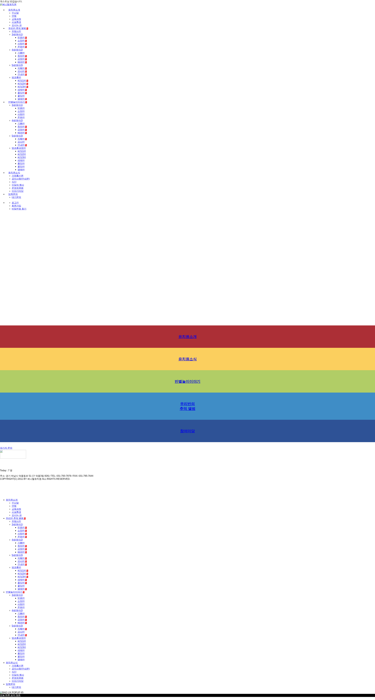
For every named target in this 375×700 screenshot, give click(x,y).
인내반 (22, 74)
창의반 (22, 56)
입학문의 (13, 194)
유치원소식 (14, 172)
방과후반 (16, 77)
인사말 (15, 13)
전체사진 (16, 31)
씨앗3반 (23, 86)
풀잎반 (22, 93)
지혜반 (22, 68)
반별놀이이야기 (17, 102)
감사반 (22, 71)
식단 (14, 182)
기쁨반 (21, 53)
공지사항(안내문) (21, 179)
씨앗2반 (23, 83)
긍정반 (22, 59)
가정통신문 (17, 175)
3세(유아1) (17, 34)
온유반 (22, 46)
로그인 (15, 202)
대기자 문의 (6, 448)
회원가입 (16, 205)
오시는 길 (17, 25)
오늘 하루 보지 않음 (10, 695)
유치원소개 (14, 10)
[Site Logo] (8, 4)
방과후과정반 (19, 148)
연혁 (14, 16)
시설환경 (16, 22)
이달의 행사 (18, 185)
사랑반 (22, 43)
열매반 (22, 99)
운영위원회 (17, 188)
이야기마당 (17, 191)
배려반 (22, 62)
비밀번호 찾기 (19, 209)
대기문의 (16, 197)
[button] (2, 494)
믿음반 (22, 37)
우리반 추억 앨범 (18, 28)
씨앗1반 (23, 80)
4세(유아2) (17, 50)
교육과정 (16, 19)
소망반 (22, 40)
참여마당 (187, 431)
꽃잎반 (21, 96)
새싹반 (22, 89)
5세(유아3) (17, 65)
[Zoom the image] (187, 454)
